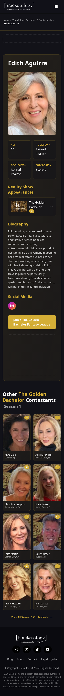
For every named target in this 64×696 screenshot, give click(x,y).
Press (20, 659)
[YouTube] (48, 649)
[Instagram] (16, 649)
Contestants (45, 20)
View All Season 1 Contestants (29, 617)
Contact (32, 659)
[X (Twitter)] (27, 649)
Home (6, 20)
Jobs (54, 659)
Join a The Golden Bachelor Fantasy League (31, 322)
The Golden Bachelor (23, 20)
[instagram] (12, 306)
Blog (10, 659)
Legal (44, 659)
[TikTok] (37, 649)
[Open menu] (56, 6)
